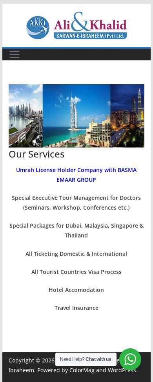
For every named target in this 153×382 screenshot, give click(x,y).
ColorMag (82, 370)
